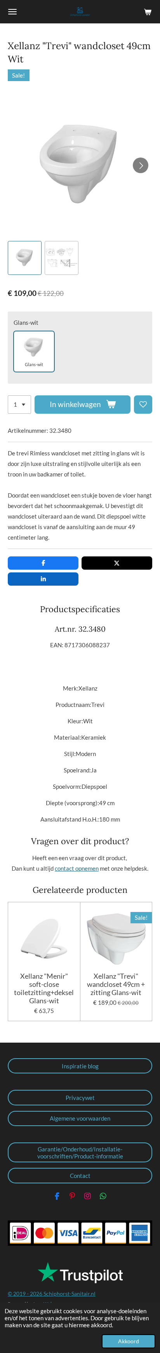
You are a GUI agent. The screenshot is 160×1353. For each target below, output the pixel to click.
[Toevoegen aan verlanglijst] (143, 404)
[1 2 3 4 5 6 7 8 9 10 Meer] (19, 404)
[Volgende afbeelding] (140, 165)
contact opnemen (77, 868)
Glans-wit (26, 322)
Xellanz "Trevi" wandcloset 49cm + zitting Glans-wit (116, 984)
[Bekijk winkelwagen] (147, 11)
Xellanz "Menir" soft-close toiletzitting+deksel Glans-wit (44, 988)
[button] (25, 258)
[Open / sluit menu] (12, 11)
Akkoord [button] (128, 1341)
